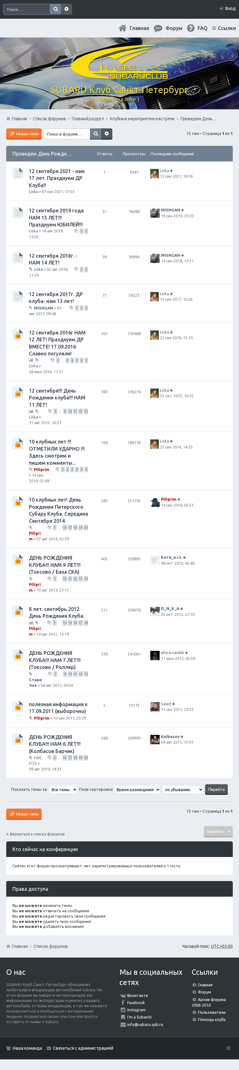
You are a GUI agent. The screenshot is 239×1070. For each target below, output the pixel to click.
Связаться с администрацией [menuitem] (83, 1048)
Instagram (136, 1010)
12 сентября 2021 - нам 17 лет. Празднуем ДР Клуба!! (57, 178)
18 (75, 527)
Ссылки (227, 28)
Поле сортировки (96, 789)
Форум (204, 992)
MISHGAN (170, 210)
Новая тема (27, 133)
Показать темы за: (30, 789)
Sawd (166, 703)
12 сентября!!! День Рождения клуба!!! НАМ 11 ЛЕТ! (57, 398)
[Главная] (119, 76)
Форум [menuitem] (174, 28)
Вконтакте (137, 995)
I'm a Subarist (139, 1017)
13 (86, 411)
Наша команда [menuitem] (27, 1048)
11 (75, 411)
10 (70, 411)
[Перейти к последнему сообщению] (172, 170)
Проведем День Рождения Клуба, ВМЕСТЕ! (63, 153)
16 (65, 527)
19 (80, 527)
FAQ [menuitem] (203, 28)
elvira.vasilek (172, 653)
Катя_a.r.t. (171, 557)
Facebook (136, 1002)
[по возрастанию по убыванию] (183, 789)
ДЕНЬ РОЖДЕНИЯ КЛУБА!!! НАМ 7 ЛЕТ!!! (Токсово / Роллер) (55, 660)
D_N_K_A (170, 608)
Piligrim (41, 469)
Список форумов (51, 946)
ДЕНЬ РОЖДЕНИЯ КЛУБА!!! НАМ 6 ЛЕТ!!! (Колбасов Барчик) (55, 744)
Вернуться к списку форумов (37, 834)
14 (86, 579)
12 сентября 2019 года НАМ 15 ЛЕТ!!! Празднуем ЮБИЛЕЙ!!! (56, 217)
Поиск (55, 9)
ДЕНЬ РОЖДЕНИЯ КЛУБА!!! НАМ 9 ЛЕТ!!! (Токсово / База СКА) (55, 565)
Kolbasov (170, 736)
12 (80, 411)
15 (70, 623)
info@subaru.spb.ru (145, 1024)
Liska (33, 191)
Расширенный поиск (66, 9)
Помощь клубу (212, 1019)
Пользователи (212, 1012)
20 (86, 527)
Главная (139, 28)
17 (70, 527)
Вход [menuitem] (230, 8)
